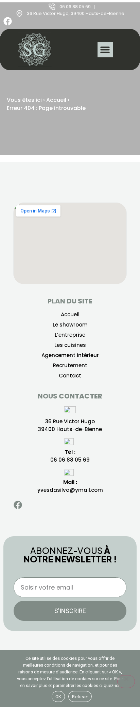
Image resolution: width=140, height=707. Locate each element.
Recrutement (70, 365)
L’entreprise (70, 335)
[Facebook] (7, 21)
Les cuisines (70, 345)
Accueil (56, 100)
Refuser (80, 696)
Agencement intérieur (70, 355)
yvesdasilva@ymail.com (70, 490)
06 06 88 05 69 (70, 459)
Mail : (70, 482)
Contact (70, 375)
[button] (105, 49)
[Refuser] (126, 681)
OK (58, 696)
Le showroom (70, 324)
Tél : (70, 452)
